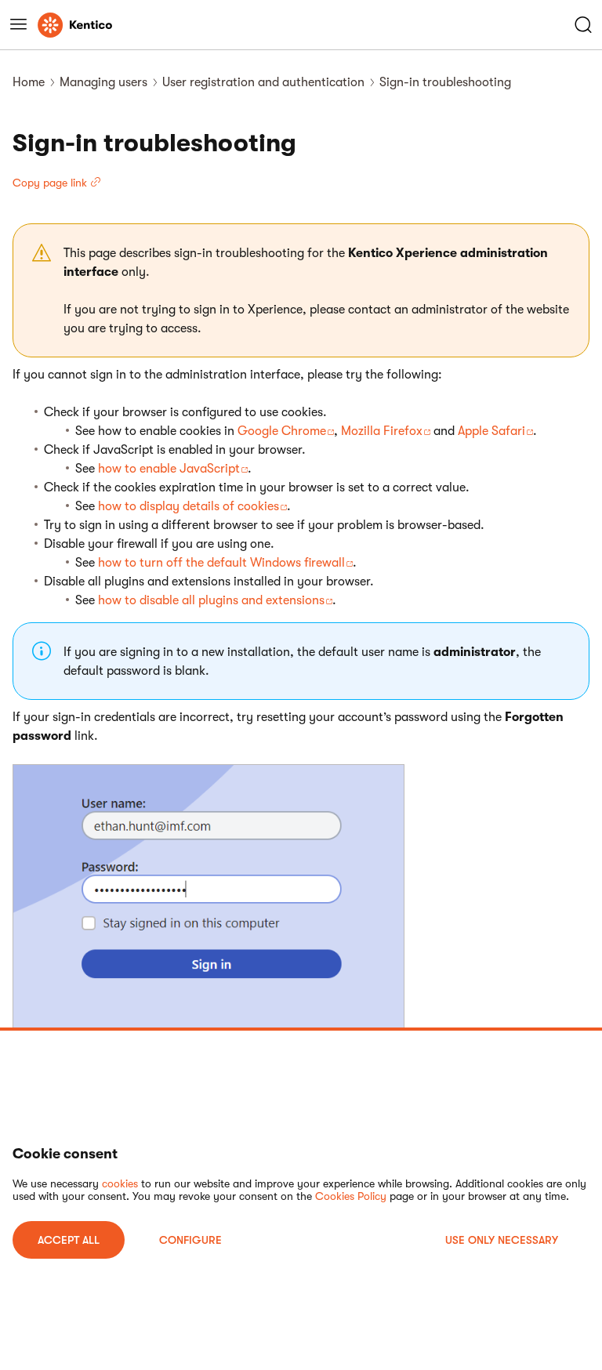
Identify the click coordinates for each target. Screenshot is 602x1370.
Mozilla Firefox (381, 431)
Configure (190, 1240)
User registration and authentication (263, 82)
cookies (120, 1183)
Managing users (103, 82)
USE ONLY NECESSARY (501, 1240)
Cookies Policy (350, 1196)
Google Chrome (282, 431)
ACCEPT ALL (69, 1240)
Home (29, 82)
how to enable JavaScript (169, 469)
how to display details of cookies (188, 506)
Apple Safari (491, 431)
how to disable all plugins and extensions (211, 600)
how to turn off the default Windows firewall (221, 563)
